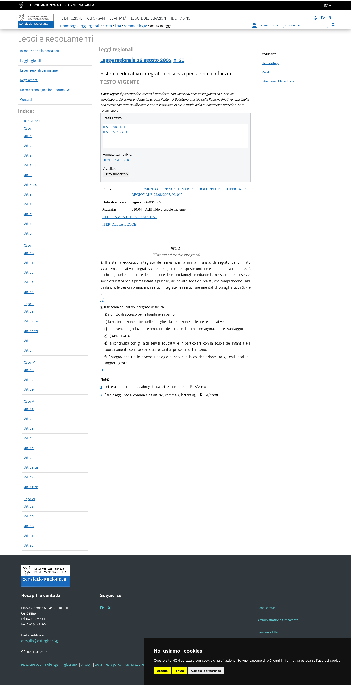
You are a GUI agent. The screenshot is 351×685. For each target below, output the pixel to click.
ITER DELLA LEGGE (119, 224)
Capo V (29, 401)
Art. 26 (29, 457)
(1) (102, 369)
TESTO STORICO (115, 132)
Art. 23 (29, 428)
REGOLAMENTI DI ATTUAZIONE (129, 217)
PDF (117, 160)
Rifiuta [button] (179, 670)
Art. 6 (28, 204)
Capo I (28, 128)
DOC (126, 160)
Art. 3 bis (30, 165)
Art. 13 (29, 282)
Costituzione (269, 72)
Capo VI (29, 499)
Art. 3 (28, 155)
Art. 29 (29, 516)
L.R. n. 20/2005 (32, 121)
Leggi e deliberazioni (149, 18)
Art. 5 (28, 194)
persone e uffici (269, 25)
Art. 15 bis (31, 321)
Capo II (29, 245)
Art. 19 (29, 379)
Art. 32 (29, 545)
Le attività (118, 18)
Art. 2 (28, 145)
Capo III (29, 304)
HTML (107, 160)
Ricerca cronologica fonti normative (45, 90)
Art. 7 (28, 214)
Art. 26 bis (31, 467)
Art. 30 (29, 526)
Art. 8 (28, 223)
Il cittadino (181, 18)
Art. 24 (29, 438)
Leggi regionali (30, 60)
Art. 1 (28, 136)
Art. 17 (29, 350)
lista (118, 26)
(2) (102, 299)
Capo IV (29, 362)
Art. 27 (29, 477)
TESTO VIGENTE (114, 127)
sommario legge (135, 26)
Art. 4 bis (30, 184)
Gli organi (96, 18)
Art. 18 (29, 370)
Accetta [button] (162, 670)
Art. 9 (28, 233)
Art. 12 (29, 272)
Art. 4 (28, 175)
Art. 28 (29, 506)
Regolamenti (29, 80)
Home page (68, 26)
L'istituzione (72, 18)
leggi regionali (90, 26)
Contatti (26, 99)
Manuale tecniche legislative (278, 81)
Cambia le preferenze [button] (206, 670)
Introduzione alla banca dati (39, 51)
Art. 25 (29, 448)
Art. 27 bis (31, 487)
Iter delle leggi (270, 63)
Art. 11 (29, 262)
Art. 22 (29, 418)
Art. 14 (29, 292)
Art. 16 (29, 340)
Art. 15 (29, 311)
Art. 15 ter (31, 331)
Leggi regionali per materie (39, 70)
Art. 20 (29, 389)
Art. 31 (29, 535)
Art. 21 (29, 409)
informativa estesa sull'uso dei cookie (311, 660)
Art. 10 (29, 253)
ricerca (107, 26)
